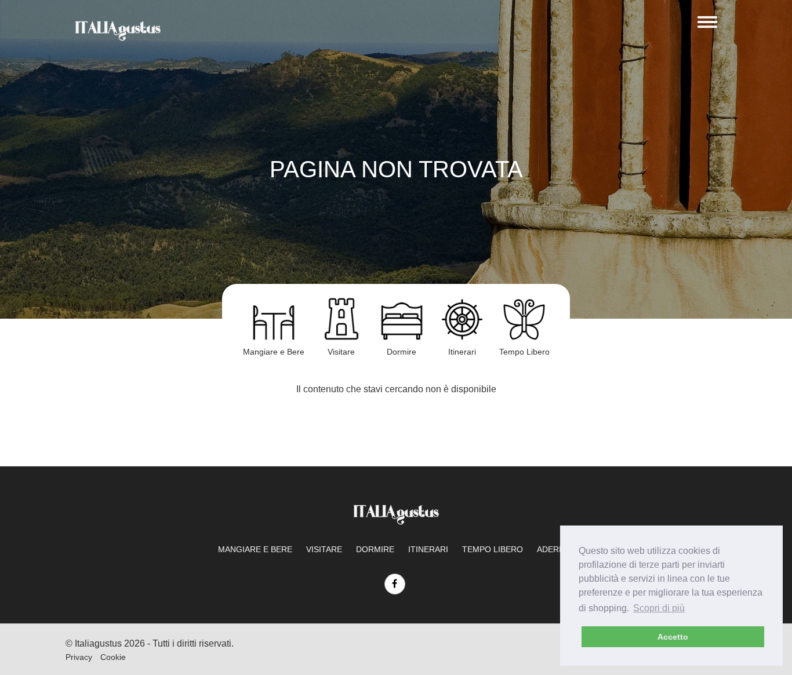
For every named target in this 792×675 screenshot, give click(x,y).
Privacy (79, 657)
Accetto (672, 636)
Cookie (113, 657)
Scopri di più (659, 608)
